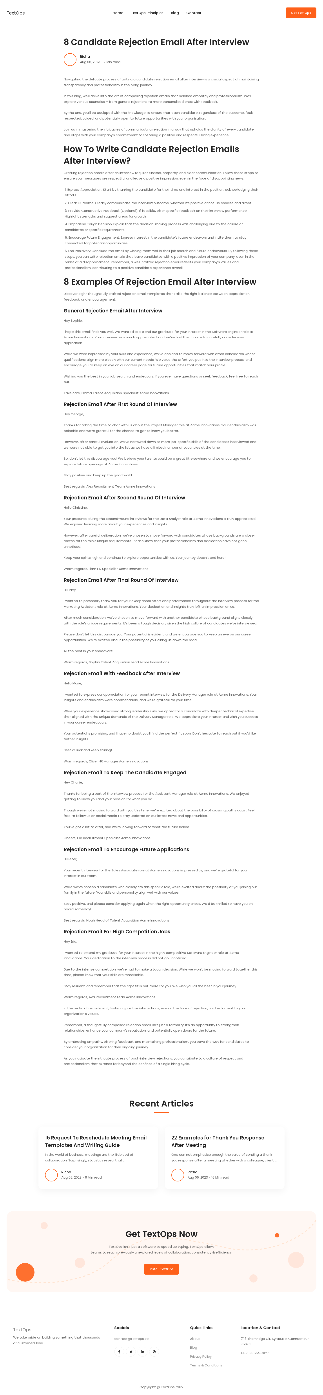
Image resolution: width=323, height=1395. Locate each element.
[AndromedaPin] (154, 1352)
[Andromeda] (119, 1352)
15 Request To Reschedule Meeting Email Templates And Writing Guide (96, 1141)
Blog (175, 12)
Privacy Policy (201, 1356)
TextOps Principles (147, 12)
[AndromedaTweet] (131, 1352)
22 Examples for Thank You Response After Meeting (217, 1141)
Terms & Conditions (206, 1365)
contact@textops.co (131, 1338)
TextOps (16, 13)
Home (118, 12)
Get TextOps (301, 13)
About (195, 1338)
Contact (193, 12)
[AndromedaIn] (142, 1352)
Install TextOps (161, 1269)
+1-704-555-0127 (255, 1353)
